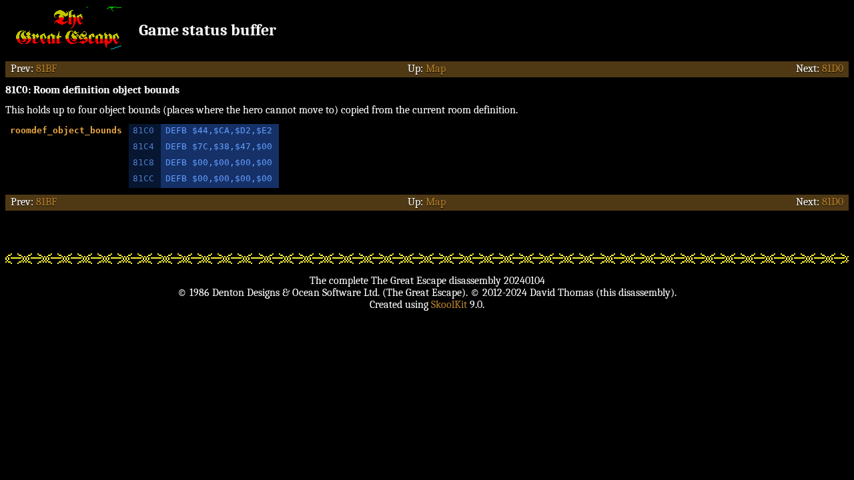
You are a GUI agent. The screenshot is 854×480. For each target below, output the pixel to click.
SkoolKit (449, 305)
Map (436, 69)
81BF (46, 69)
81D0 (832, 69)
